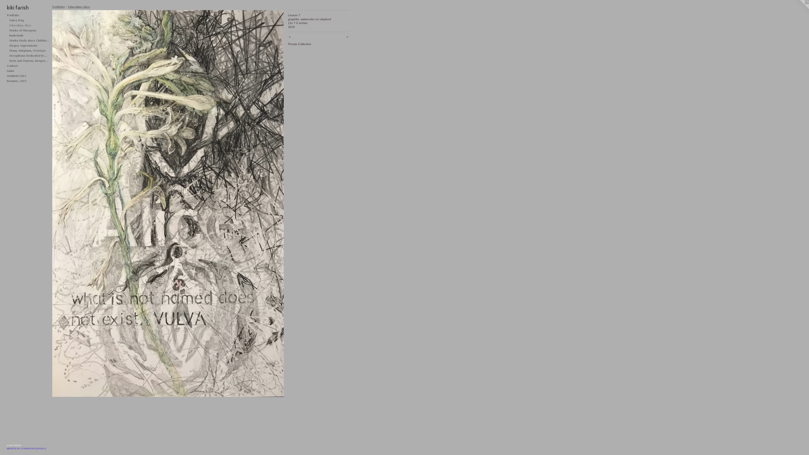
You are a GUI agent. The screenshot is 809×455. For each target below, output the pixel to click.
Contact (12, 66)
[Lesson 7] (168, 203)
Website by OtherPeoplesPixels (26, 448)
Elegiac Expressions (23, 45)
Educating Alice (20, 25)
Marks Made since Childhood (29, 40)
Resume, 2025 (17, 81)
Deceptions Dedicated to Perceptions (29, 56)
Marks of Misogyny (22, 30)
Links (10, 71)
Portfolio (13, 15)
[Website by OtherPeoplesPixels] (800, 8)
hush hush (16, 35)
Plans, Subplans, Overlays (27, 50)
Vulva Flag (16, 20)
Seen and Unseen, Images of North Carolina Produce (29, 61)
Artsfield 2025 (16, 76)
